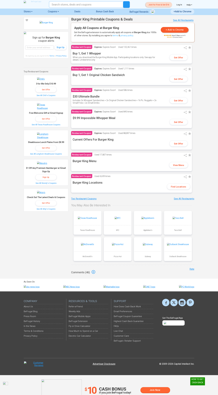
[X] (174, 302)
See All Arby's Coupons (46, 209)
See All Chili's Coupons (46, 95)
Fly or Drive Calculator (79, 326)
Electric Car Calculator (80, 336)
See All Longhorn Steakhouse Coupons (46, 154)
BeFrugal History (32, 321)
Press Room (30, 316)
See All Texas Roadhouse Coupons (46, 125)
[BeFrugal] (35, 2)
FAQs (116, 326)
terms (115, 35)
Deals (77, 11)
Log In (179, 5)
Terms (51, 56)
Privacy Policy (61, 56)
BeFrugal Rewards (139, 11)
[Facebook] (166, 302)
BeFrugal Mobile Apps (79, 316)
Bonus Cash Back (105, 11)
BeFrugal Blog (31, 311)
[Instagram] (182, 302)
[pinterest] (190, 302)
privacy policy (126, 35)
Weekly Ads (74, 311)
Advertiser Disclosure (104, 363)
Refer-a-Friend (76, 306)
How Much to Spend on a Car (83, 331)
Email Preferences (123, 311)
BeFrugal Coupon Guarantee (128, 316)
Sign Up (46, 177)
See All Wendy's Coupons (46, 183)
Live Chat (118, 331)
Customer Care (121, 336)
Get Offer (178, 57)
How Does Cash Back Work (127, 306)
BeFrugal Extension (78, 321)
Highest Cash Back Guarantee (129, 321)
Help (189, 5)
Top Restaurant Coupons (84, 198)
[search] (126, 4)
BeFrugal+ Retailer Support (127, 340)
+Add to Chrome (182, 11)
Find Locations (178, 187)
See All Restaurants (183, 20)
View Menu (178, 165)
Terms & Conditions (33, 331)
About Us (28, 306)
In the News (29, 326)
